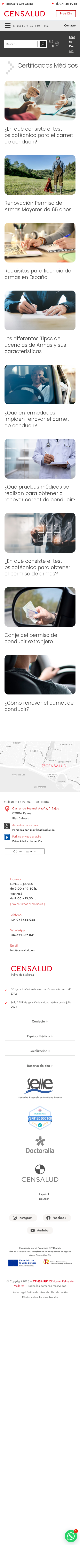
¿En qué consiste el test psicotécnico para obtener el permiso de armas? (37, 567)
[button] (71, 1536)
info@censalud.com (22, 950)
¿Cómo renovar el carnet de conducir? (39, 706)
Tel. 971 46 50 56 (66, 4)
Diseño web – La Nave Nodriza (40, 1297)
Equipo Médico (38, 1036)
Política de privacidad (38, 1292)
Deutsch (44, 1199)
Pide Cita (66, 13)
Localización (38, 1051)
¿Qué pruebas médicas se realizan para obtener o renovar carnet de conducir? (40, 493)
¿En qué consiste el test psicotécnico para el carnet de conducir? (39, 135)
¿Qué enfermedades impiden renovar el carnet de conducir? (37, 419)
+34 (22, 920)
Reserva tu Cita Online (19, 4)
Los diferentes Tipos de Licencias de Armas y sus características (35, 344)
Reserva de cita (38, 1065)
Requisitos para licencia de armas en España (38, 274)
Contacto (70, 25)
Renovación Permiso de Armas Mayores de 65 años (38, 206)
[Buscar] (43, 44)
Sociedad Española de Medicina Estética (40, 1097)
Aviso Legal (19, 1292)
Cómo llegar (23, 851)
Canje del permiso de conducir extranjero (31, 638)
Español (44, 1194)
